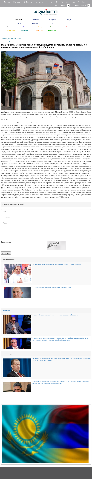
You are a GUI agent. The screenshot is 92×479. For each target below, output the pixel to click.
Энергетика (70, 27)
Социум (18, 23)
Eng (83, 2)
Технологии (25, 30)
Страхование (10, 30)
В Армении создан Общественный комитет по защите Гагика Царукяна (57, 264)
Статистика (39, 30)
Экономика (27, 27)
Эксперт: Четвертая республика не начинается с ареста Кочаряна (55, 315)
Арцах (69, 20)
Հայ (73, 2)
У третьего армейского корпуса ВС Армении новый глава (52, 287)
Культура (35, 23)
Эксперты (6, 310)
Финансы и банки (56, 27)
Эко (52, 23)
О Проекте (28, 2)
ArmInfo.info (19, 20)
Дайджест (41, 27)
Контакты (39, 2)
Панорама (52, 20)
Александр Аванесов (8, 42)
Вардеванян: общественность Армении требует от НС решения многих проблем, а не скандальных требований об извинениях (60, 382)
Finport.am (10, 27)
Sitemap (7, 2)
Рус (79, 2)
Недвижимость (53, 30)
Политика (35, 20)
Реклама (16, 2)
